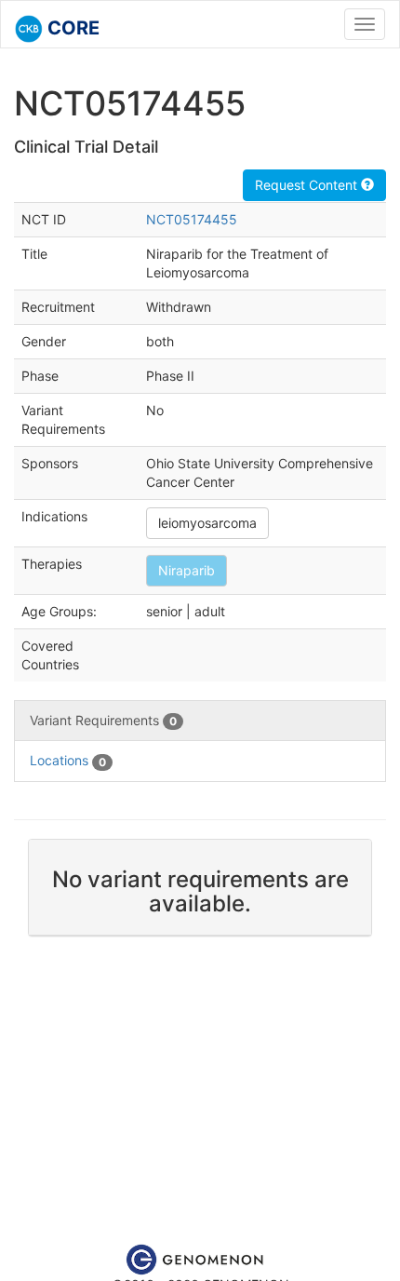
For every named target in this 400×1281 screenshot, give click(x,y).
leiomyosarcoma (207, 523)
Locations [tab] (68, 760)
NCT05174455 (191, 219)
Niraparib (186, 570)
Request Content (308, 185)
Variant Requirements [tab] (103, 720)
